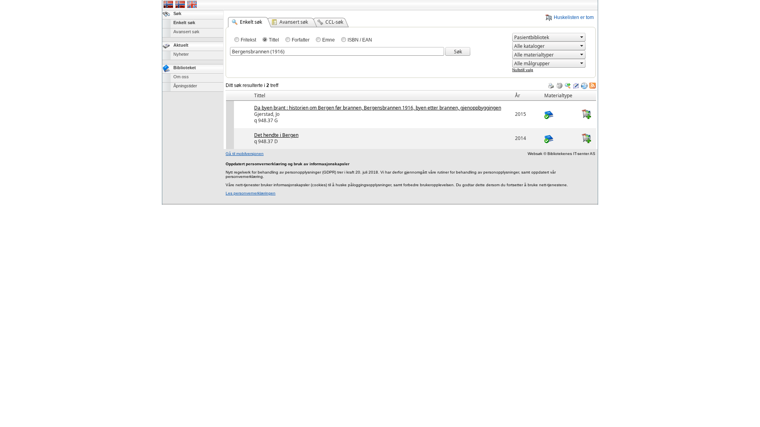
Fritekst (248, 40)
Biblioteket (184, 67)
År (517, 95)
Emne (328, 40)
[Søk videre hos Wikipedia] (559, 86)
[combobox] (545, 37)
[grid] (411, 90)
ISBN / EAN (360, 40)
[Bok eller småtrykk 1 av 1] (560, 114)
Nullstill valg (522, 70)
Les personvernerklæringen (251, 193)
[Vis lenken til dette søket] (584, 86)
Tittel (274, 40)
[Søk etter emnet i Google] (567, 86)
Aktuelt (180, 45)
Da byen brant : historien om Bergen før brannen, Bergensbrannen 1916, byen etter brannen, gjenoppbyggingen (377, 107)
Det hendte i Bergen (276, 135)
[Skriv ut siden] (551, 86)
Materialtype (558, 95)
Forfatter (301, 40)
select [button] (581, 37)
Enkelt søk (184, 22)
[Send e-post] (576, 86)
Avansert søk (186, 31)
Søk (177, 13)
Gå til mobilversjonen (245, 153)
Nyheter (181, 54)
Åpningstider (185, 85)
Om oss (181, 76)
